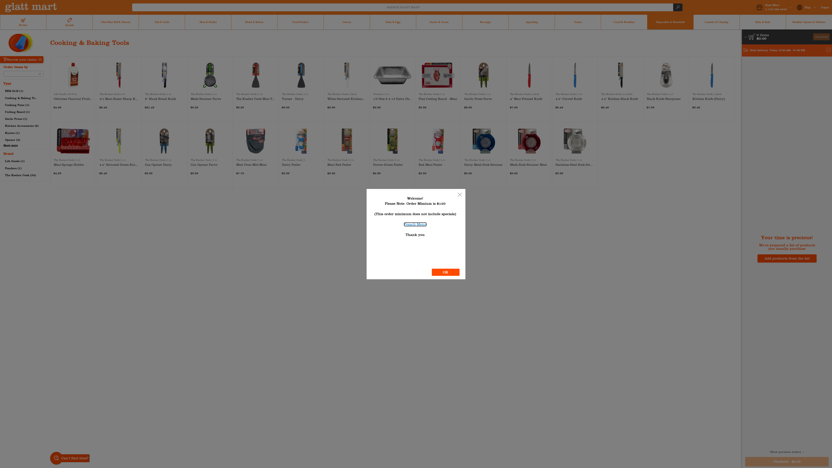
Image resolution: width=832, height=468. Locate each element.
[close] (459, 195)
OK (445, 272)
